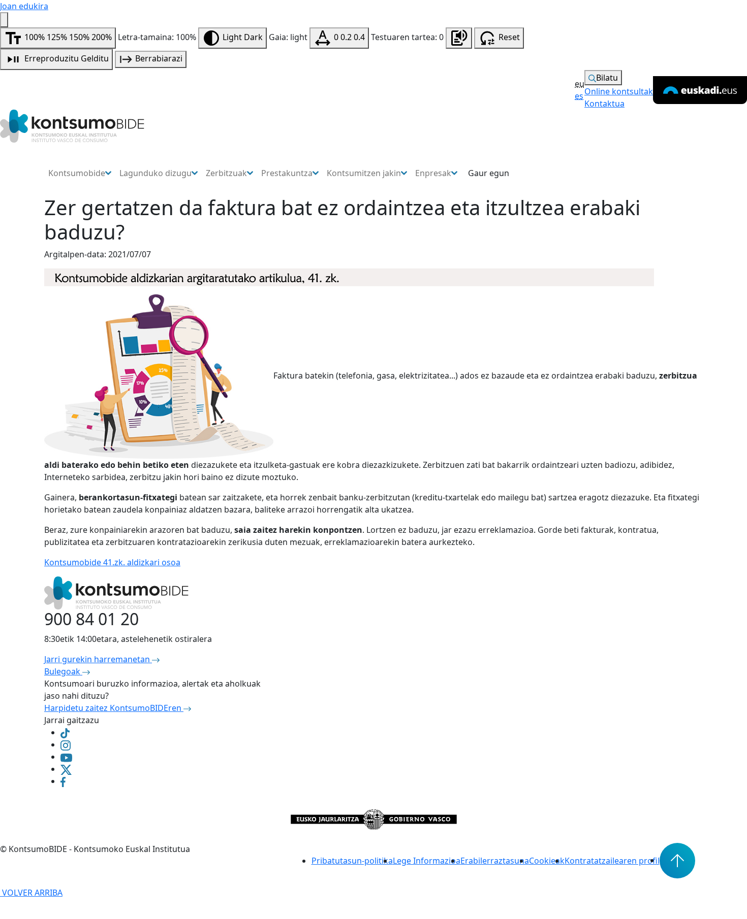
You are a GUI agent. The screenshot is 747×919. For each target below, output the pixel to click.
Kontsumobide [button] (76, 173)
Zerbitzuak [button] (226, 173)
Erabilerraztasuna (494, 860)
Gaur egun (488, 173)
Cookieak (547, 860)
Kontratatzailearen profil (612, 860)
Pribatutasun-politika (352, 860)
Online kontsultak (618, 91)
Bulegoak (63, 671)
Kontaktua (604, 103)
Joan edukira (24, 6)
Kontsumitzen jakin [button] (364, 173)
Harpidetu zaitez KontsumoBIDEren (113, 707)
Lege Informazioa (426, 860)
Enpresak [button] (433, 173)
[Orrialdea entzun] (459, 38)
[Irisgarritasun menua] (4, 19)
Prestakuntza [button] (287, 173)
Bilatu (607, 77)
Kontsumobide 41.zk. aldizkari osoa (112, 562)
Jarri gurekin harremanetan (98, 659)
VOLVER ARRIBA (31, 892)
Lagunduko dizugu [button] (155, 173)
